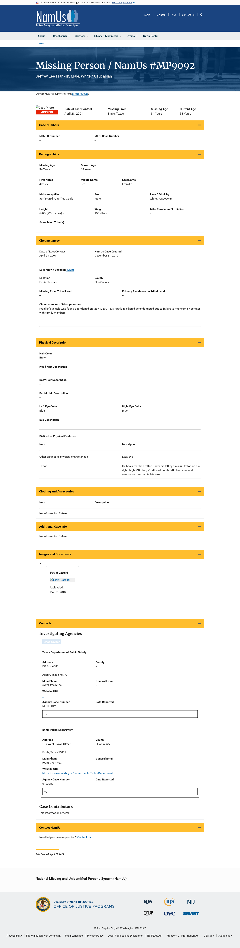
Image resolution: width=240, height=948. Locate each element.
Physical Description (53, 342)
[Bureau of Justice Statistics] (169, 904)
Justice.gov (225, 935)
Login (147, 15)
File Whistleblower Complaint (43, 935)
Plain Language (74, 935)
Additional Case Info (53, 526)
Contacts (45, 623)
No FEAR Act (154, 935)
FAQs (173, 15)
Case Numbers (49, 125)
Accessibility (14, 935)
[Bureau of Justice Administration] (148, 900)
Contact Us (188, 15)
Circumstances (49, 240)
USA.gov (209, 935)
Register (160, 15)
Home (41, 43)
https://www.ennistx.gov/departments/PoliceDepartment (77, 773)
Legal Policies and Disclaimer (125, 935)
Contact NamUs (49, 827)
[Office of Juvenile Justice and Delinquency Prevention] (148, 914)
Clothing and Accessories (56, 491)
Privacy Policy (95, 935)
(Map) (70, 269)
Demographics (49, 154)
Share (202, 15)
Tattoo (43, 466)
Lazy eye (127, 456)
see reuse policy (80, 93)
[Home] (58, 18)
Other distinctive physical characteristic (63, 456)
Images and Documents (55, 554)
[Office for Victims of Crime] (169, 913)
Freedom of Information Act (183, 935)
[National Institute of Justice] (190, 900)
